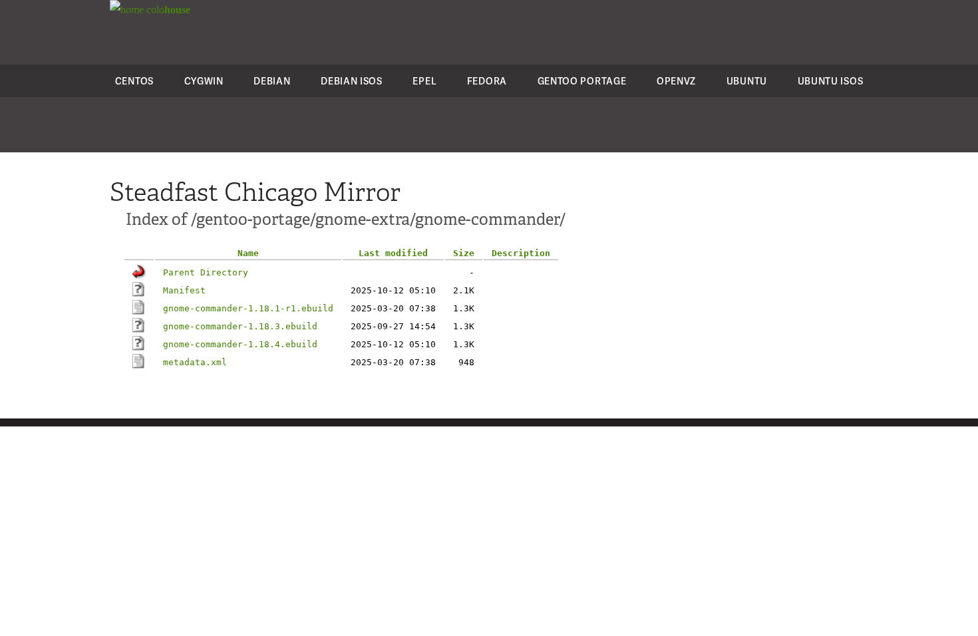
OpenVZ (676, 81)
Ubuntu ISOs (831, 81)
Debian (271, 81)
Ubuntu (747, 81)
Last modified (393, 253)
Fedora (487, 81)
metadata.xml (195, 362)
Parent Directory (205, 272)
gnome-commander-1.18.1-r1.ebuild (248, 308)
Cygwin (204, 81)
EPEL (424, 81)
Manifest (184, 290)
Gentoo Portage (582, 81)
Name (248, 253)
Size (463, 253)
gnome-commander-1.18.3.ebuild (240, 326)
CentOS (134, 81)
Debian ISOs (352, 81)
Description (521, 253)
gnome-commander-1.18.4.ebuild (240, 344)
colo (167, 9)
